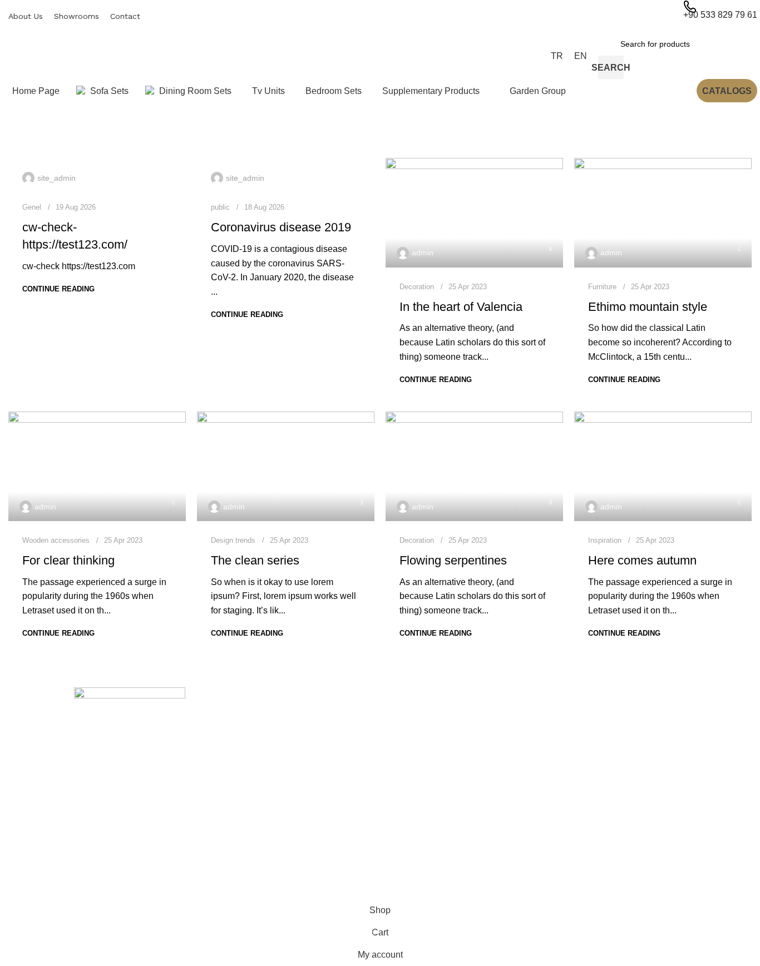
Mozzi (551, 831)
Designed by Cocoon (50, 892)
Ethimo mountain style (647, 307)
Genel (31, 207)
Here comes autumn (642, 560)
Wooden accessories (56, 540)
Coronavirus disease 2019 (281, 227)
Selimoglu (558, 736)
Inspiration (604, 540)
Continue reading (58, 289)
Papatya (555, 812)
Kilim (549, 774)
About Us (246, 755)
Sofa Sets (403, 736)
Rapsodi (555, 755)
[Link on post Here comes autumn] (663, 466)
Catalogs (727, 91)
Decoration (416, 287)
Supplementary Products (429, 812)
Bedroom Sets (411, 793)
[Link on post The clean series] (285, 466)
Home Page (251, 736)
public (220, 207)
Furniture (602, 287)
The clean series (255, 560)
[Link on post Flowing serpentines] (474, 466)
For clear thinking (68, 560)
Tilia (548, 793)
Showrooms (251, 774)
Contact (243, 793)
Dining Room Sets (417, 755)
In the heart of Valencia (460, 307)
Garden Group (411, 831)
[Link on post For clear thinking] (97, 466)
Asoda (552, 850)
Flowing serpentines (453, 560)
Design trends (233, 540)
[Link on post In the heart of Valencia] (474, 212)
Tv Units (400, 774)
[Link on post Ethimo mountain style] (663, 212)
